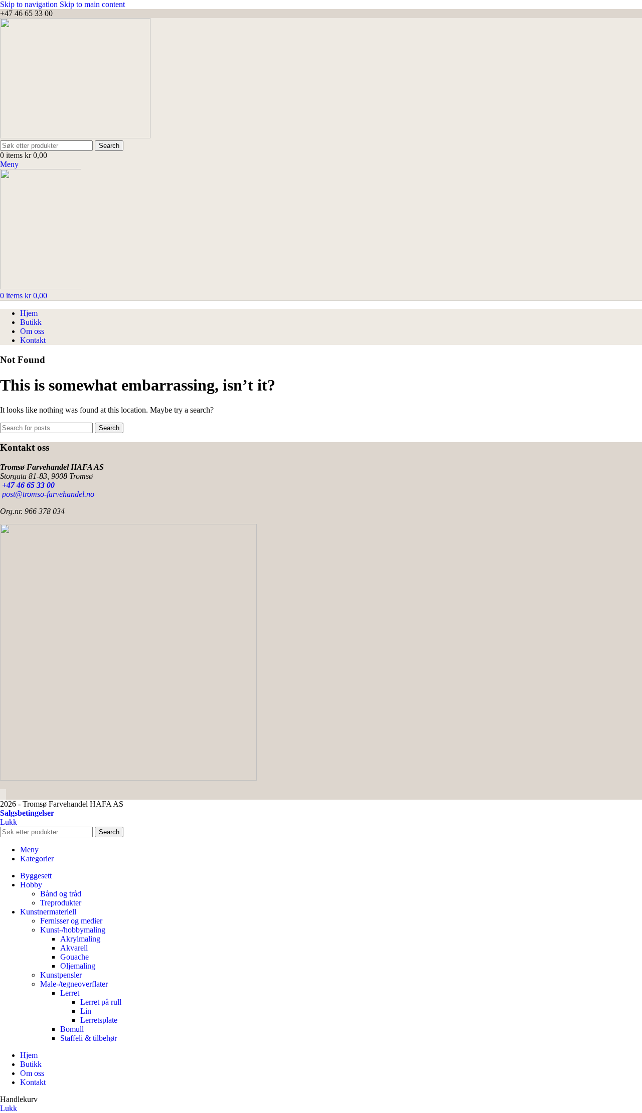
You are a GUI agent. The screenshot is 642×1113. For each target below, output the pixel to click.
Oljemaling (77, 966)
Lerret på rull (100, 1002)
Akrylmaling (80, 939)
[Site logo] (75, 135)
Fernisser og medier (71, 920)
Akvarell (74, 948)
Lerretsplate (98, 1020)
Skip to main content (92, 4)
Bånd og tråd (60, 893)
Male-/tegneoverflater (74, 984)
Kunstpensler (61, 975)
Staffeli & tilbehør (88, 1038)
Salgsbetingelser (27, 813)
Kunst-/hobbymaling (72, 929)
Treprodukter (60, 902)
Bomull (72, 1029)
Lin (85, 1011)
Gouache (74, 957)
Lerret (69, 993)
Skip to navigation (30, 4)
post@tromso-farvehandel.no (47, 494)
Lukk (8, 822)
